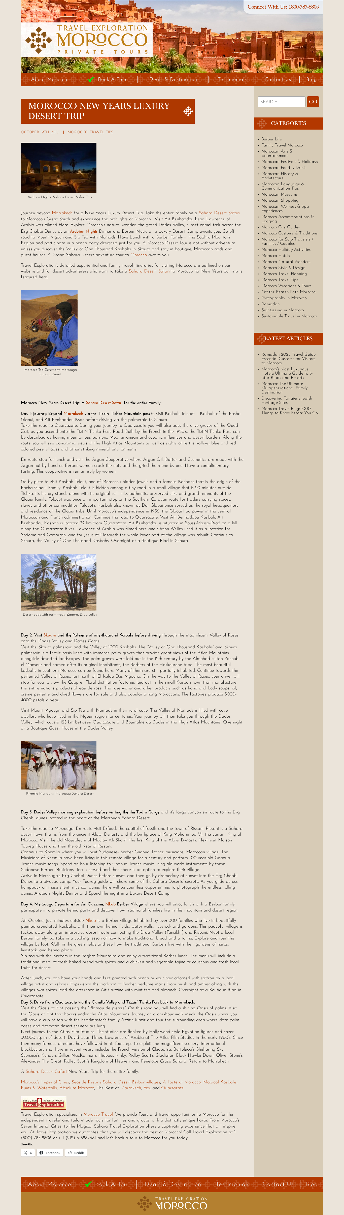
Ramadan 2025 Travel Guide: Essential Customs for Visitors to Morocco (288, 358)
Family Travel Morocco (282, 145)
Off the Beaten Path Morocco (288, 292)
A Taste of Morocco (182, 1082)
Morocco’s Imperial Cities (45, 1082)
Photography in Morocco (284, 298)
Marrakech (62, 213)
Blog (311, 79)
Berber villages (146, 1082)
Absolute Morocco (76, 1088)
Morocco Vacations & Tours (286, 286)
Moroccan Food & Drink (283, 168)
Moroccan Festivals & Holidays (289, 162)
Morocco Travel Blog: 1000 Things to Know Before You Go (289, 411)
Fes (147, 1088)
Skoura (49, 635)
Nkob (110, 904)
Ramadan (270, 304)
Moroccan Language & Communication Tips (282, 186)
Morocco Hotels (275, 256)
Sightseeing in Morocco (282, 310)
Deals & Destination (173, 79)
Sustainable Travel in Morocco (289, 316)
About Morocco (49, 79)
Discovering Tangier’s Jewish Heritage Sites (286, 400)
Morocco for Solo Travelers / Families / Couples (287, 241)
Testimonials (232, 79)
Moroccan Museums (279, 194)
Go (313, 102)
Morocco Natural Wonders (285, 262)
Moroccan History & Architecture (279, 176)
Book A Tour (112, 79)
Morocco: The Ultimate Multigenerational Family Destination (284, 388)
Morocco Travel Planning (284, 274)
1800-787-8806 (304, 7)
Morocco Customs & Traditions (289, 233)
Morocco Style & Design (283, 268)
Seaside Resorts (87, 1082)
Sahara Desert (117, 1082)
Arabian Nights (83, 231)
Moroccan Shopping (280, 200)
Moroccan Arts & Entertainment (277, 153)
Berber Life (271, 139)
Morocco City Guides (280, 227)
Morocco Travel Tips (90, 132)
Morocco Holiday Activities (286, 250)
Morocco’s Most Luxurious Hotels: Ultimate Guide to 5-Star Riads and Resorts (287, 373)
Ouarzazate (172, 1088)
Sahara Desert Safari (219, 213)
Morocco (139, 255)
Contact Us (278, 79)
